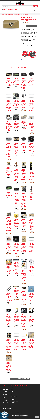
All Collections (14, 396)
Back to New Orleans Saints (20, 378)
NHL (26, 10)
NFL (15, 10)
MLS (28, 10)
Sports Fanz (21, 412)
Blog (4, 403)
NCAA (20, 10)
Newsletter (5, 389)
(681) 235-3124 (9, 8)
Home (5, 10)
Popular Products (10, 10)
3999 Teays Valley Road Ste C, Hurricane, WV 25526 (12, 9)
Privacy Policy (5, 402)
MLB (23, 10)
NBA (17, 10)
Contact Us (5, 391)
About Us (5, 387)
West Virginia (33, 10)
